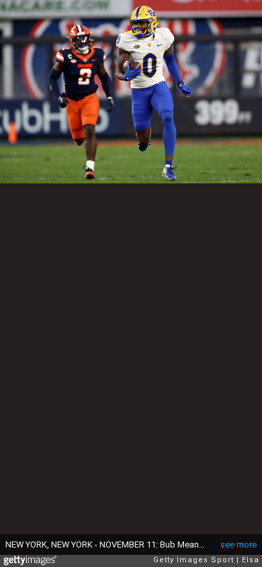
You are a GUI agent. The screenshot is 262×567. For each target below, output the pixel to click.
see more (238, 544)
